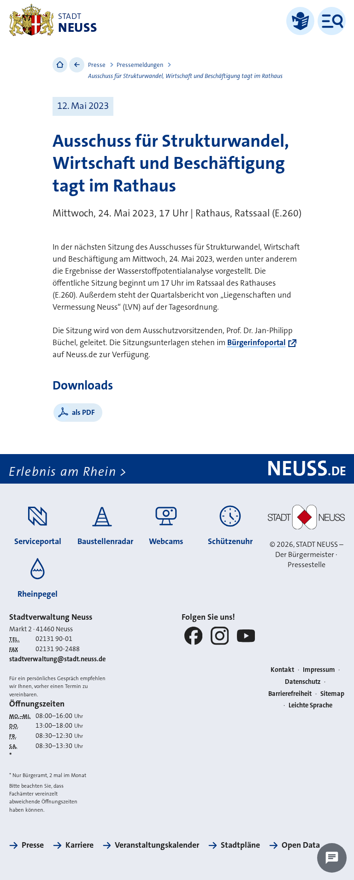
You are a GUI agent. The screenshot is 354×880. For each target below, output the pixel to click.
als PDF (83, 412)
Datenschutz (303, 681)
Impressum (319, 669)
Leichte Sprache (310, 705)
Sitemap (332, 693)
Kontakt (282, 669)
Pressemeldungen (140, 65)
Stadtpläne (240, 844)
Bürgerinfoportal (256, 342)
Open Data (301, 844)
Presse (97, 65)
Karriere (79, 844)
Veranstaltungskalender (157, 844)
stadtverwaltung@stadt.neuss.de (57, 659)
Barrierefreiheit (290, 693)
